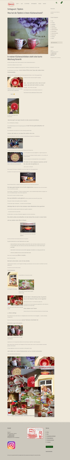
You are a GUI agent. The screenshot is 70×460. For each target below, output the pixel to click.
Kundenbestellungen (17, 415)
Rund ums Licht (54, 34)
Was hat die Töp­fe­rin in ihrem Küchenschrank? (25, 13)
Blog (22, 3)
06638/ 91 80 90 (11, 434)
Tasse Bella (25, 415)
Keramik (53, 38)
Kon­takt (44, 3)
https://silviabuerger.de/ (11, 270)
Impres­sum (48, 442)
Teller (52, 20)
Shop (17, 3)
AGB (47, 434)
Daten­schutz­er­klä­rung (50, 440)
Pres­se (39, 3)
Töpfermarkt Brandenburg (32, 415)
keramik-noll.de (53, 55)
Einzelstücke (53, 26)
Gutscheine (53, 36)
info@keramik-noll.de (53, 54)
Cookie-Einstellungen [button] (49, 451)
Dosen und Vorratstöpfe (55, 33)
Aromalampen (53, 24)
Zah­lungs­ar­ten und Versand (51, 436)
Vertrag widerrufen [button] (49, 446)
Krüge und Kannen (54, 31)
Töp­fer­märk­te (34, 3)
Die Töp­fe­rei (27, 3)
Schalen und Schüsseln (55, 29)
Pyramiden (53, 22)
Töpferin (28, 415)
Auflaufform (12, 415)
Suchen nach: (56, 3)
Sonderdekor (21, 415)
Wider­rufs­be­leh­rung (50, 438)
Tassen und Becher (54, 27)
